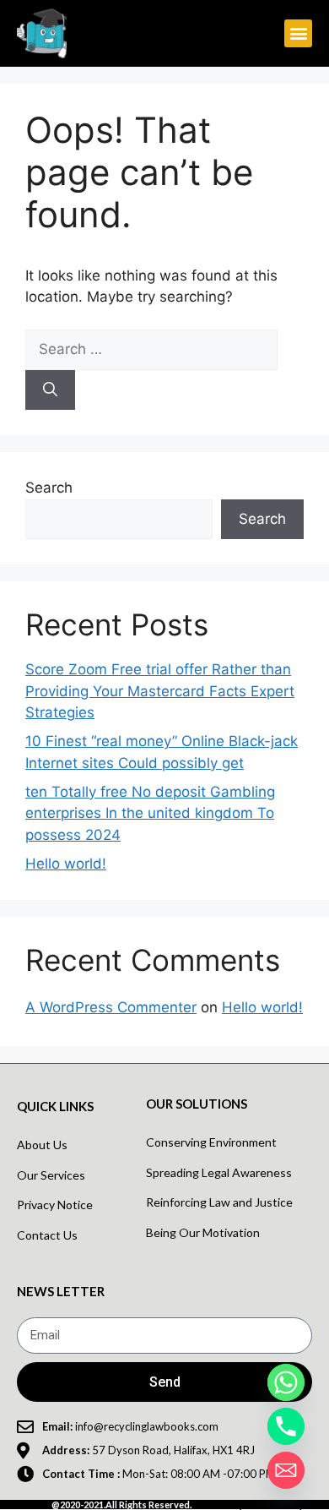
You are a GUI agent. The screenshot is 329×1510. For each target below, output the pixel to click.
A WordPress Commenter (111, 1007)
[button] (298, 33)
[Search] (50, 390)
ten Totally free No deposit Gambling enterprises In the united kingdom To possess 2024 (150, 813)
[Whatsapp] (286, 1382)
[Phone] (286, 1426)
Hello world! (65, 863)
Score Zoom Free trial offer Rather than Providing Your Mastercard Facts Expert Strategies (159, 691)
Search (49, 487)
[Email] (286, 1470)
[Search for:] (151, 349)
